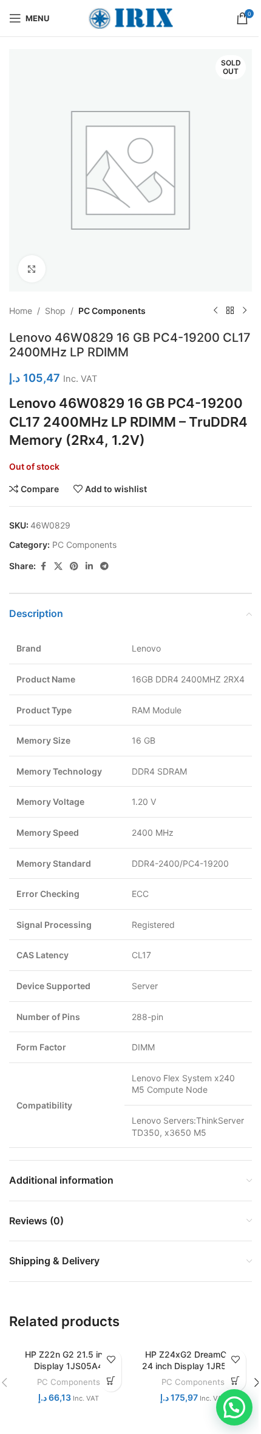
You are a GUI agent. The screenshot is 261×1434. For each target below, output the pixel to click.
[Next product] (244, 311)
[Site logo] (130, 17)
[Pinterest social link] (74, 566)
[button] (234, 1407)
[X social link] (58, 566)
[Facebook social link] (43, 566)
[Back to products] (230, 311)
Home (20, 310)
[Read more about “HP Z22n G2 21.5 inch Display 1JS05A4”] (110, 1381)
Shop (55, 310)
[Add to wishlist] (110, 1359)
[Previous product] (215, 311)
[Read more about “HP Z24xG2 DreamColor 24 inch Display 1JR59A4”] (235, 1381)
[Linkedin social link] (89, 566)
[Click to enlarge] (32, 268)
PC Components (112, 310)
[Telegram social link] (104, 566)
